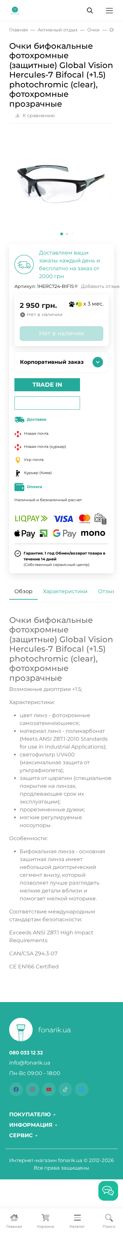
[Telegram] (82, 1089)
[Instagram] (32, 1089)
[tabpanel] (61, 793)
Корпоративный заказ (52, 362)
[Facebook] (16, 1089)
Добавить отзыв (100, 286)
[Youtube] (49, 1089)
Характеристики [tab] (65, 591)
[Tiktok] (65, 1089)
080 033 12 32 (26, 1053)
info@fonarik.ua (29, 1063)
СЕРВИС (21, 1135)
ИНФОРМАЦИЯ (30, 1125)
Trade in (47, 384)
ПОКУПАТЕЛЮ (30, 1114)
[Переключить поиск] (90, 10)
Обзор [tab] (23, 591)
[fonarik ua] (15, 10)
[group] (61, 186)
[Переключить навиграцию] (109, 10)
